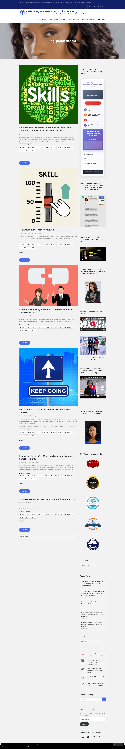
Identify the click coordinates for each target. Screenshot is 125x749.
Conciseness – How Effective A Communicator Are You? (47, 499)
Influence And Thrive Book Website (57, 19)
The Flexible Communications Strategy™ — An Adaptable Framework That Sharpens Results (93, 583)
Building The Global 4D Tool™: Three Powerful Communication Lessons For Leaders (91, 624)
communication (37, 134)
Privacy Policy (101, 19)
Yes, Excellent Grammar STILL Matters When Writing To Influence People (95, 662)
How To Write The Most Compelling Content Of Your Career (95, 670)
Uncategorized (37, 233)
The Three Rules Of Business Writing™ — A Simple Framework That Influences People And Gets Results (92, 593)
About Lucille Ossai (74, 19)
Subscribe (84, 724)
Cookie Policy (31, 746)
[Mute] (101, 330)
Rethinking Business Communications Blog (52, 11)
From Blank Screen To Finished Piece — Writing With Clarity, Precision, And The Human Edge (92, 614)
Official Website (42, 19)
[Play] (81, 330)
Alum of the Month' (95, 411)
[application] (93, 324)
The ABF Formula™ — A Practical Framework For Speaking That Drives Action (91, 604)
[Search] (104, 699)
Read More (24, 162)
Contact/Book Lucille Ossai (88, 19)
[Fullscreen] (104, 330)
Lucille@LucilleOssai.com (84, 2)
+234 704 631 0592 (67, 2)
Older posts (24, 536)
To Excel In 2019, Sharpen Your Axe (36, 229)
